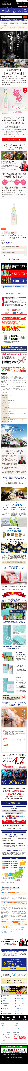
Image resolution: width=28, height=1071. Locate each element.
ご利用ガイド (18, 1023)
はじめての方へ (6, 995)
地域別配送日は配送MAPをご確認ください (14, 294)
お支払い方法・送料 (21, 1005)
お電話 (18, 1011)
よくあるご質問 (20, 1003)
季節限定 (5, 998)
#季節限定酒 (18, 23)
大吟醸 (5, 25)
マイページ (5, 1008)
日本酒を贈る (20, 998)
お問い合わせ (20, 1008)
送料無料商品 (6, 1003)
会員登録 (5, 1005)
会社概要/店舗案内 (7, 1013)
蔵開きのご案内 (18, 1025)
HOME (1, 25)
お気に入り (19, 1013)
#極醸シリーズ (8, 23)
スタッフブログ (4, 1028)
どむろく (19, 1000)
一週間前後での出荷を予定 (7, 252)
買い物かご (5, 1011)
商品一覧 (19, 995)
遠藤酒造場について (5, 1023)
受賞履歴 (3, 1025)
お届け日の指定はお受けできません (9, 246)
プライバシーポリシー (19, 1028)
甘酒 (4, 1000)
